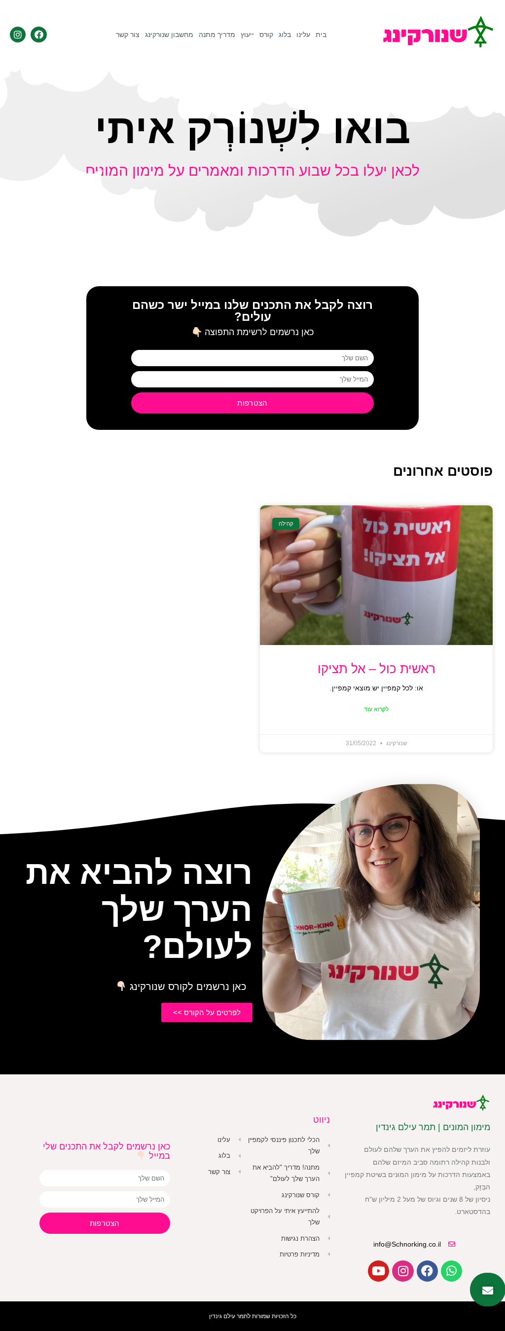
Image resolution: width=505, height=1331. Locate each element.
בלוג (285, 34)
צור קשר (128, 34)
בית (321, 34)
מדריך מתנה (217, 34)
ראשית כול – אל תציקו (376, 668)
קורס (266, 34)
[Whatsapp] (451, 1271)
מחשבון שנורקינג (169, 34)
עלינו (303, 34)
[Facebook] (38, 34)
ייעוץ (247, 34)
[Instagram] (18, 34)
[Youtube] (378, 1271)
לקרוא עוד (376, 709)
